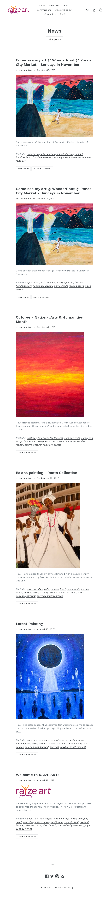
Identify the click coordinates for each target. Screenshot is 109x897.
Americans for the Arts (50, 438)
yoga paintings (24, 828)
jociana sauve (76, 157)
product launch (57, 592)
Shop (67, 5)
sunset (57, 444)
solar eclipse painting (36, 747)
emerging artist (64, 154)
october (37, 444)
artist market (47, 154)
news (88, 157)
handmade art (24, 157)
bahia (47, 589)
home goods (61, 157)
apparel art (33, 154)
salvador (20, 596)
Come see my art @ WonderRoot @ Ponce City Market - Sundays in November (54, 62)
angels (48, 818)
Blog (62, 14)
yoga (87, 825)
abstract (31, 438)
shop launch (74, 743)
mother (27, 592)
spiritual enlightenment (50, 596)
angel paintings (35, 818)
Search (54, 864)
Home (42, 5)
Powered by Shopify (64, 887)
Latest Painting (29, 624)
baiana (55, 589)
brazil (63, 589)
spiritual (30, 596)
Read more (23, 169)
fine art (79, 154)
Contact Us (50, 14)
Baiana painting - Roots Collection (46, 473)
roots (81, 592)
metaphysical (43, 441)
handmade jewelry (43, 157)
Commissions (44, 10)
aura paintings (72, 438)
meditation (57, 822)
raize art (20, 160)
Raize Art (47, 887)
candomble (73, 589)
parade (43, 592)
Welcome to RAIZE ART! (37, 775)
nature (28, 444)
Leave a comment (42, 169)
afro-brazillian (35, 589)
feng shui (28, 822)
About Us (54, 5)
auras (84, 438)
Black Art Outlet (63, 10)
